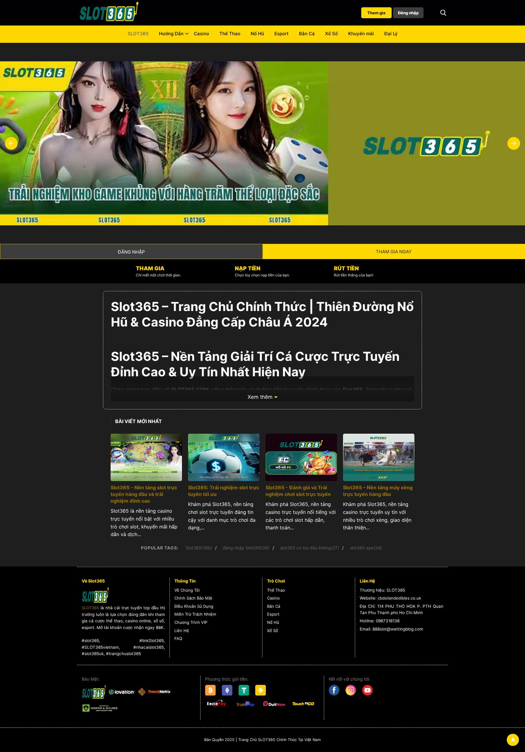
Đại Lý (391, 33)
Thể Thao (229, 33)
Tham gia (376, 12)
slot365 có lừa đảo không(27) (309, 547)
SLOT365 (138, 33)
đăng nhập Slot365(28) (246, 547)
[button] (443, 13)
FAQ (178, 638)
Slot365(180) (199, 547)
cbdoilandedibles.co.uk (399, 598)
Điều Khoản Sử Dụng (193, 606)
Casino (201, 33)
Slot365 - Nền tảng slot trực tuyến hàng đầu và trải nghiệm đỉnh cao (144, 494)
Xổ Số (331, 33)
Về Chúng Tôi (187, 590)
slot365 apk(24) (366, 547)
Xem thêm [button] (260, 397)
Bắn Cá (307, 33)
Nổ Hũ (257, 33)
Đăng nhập (408, 12)
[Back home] (109, 13)
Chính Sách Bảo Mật (193, 598)
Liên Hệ (181, 630)
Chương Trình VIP (190, 622)
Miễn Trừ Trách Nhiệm (195, 614)
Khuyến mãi (361, 33)
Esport (281, 33)
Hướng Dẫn (171, 33)
